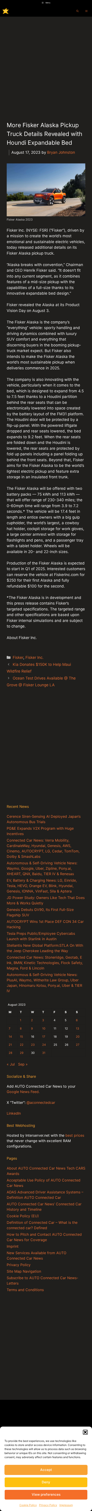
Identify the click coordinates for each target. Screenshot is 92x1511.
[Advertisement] (46, 65)
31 (43, 1053)
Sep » (23, 1064)
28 (10, 1053)
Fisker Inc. (34, 657)
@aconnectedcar (41, 1102)
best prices (74, 1135)
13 (77, 1028)
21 (10, 1044)
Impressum (66, 1505)
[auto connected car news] (5, 11)
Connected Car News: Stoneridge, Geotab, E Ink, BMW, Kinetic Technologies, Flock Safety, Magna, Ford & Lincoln (45, 962)
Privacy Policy (48, 1505)
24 (44, 1044)
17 (43, 1036)
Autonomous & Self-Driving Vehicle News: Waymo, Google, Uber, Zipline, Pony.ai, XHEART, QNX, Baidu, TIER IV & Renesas (42, 868)
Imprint (13, 1246)
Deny (46, 1482)
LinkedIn (14, 1113)
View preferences (46, 1494)
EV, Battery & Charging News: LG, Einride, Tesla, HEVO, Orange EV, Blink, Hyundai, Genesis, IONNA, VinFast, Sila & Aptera (42, 885)
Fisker (18, 657)
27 (77, 1044)
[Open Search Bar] (77, 11)
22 (21, 1044)
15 (21, 1036)
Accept (46, 1470)
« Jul (11, 1064)
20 (77, 1036)
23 (33, 1044)
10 (43, 1028)
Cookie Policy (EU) (23, 1216)
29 (21, 1053)
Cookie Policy (28, 1505)
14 (10, 1036)
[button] (85, 1432)
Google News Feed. (23, 1091)
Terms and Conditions (25, 1289)
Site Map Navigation (24, 1271)
